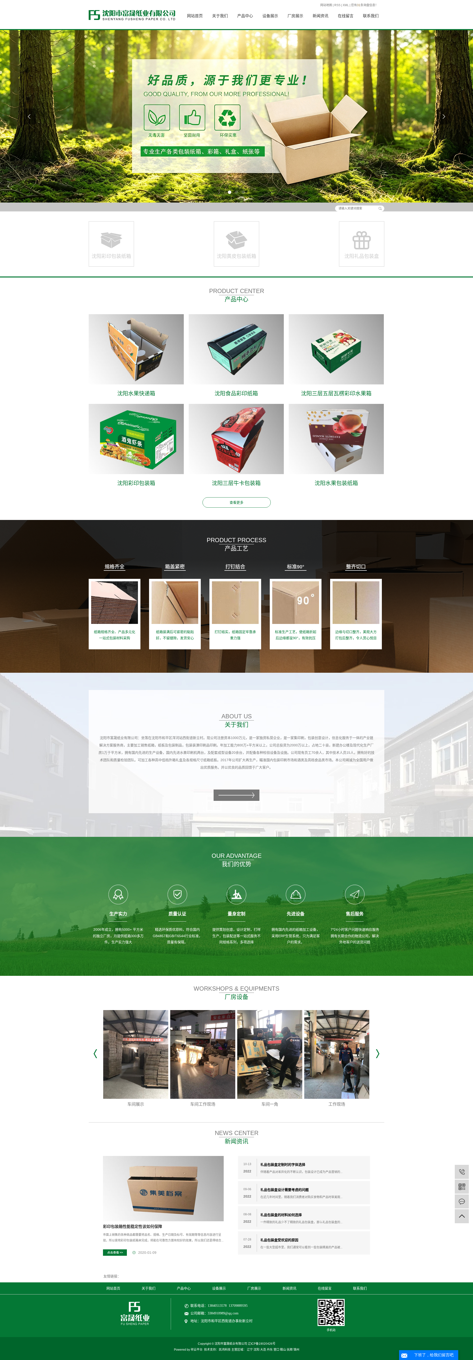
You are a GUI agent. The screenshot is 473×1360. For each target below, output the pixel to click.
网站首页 (195, 16)
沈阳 (256, 1349)
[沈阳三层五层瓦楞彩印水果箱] (336, 349)
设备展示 (270, 16)
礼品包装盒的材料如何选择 (281, 1215)
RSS (337, 5)
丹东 (270, 1349)
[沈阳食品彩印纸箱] (236, 349)
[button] (229, 192)
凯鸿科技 (225, 1349)
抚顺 (290, 1349)
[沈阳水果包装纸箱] (336, 439)
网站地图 (326, 5)
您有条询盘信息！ (364, 5)
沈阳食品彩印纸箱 (236, 393)
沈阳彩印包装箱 (136, 483)
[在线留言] (462, 1201)
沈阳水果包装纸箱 (336, 483)
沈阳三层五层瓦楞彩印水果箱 (336, 393)
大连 (263, 1349)
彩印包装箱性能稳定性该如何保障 (132, 1226)
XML (346, 5)
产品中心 (245, 16)
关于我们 (220, 16)
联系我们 (371, 16)
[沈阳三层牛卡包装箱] (236, 439)
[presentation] (30, 116)
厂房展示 (295, 16)
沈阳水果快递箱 (136, 393)
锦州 (296, 1349)
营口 (276, 1349)
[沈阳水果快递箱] (136, 349)
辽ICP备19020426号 (261, 1343)
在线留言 (346, 16)
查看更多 (236, 502)
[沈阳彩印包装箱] (136, 439)
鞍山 (283, 1349)
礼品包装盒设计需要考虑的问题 (284, 1190)
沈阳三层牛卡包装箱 (236, 483)
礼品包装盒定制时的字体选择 (282, 1165)
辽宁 (250, 1349)
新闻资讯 (320, 16)
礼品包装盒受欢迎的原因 (279, 1240)
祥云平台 (197, 1349)
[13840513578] (462, 1172)
